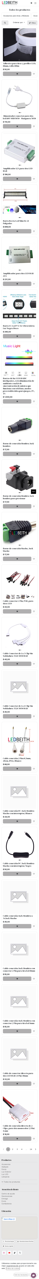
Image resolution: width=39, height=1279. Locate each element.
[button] (5, 22)
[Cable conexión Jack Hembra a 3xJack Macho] (19, 897)
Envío (4, 1201)
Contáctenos (7, 1204)
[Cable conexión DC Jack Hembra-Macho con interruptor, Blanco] (19, 792)
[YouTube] (9, 1253)
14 (31, 1149)
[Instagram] (4, 1253)
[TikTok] (15, 1253)
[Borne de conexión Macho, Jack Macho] (19, 529)
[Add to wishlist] (34, 74)
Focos (4, 1169)
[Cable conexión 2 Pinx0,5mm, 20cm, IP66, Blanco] (19, 739)
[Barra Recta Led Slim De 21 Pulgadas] (19, 202)
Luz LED (5, 1174)
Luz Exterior (6, 1172)
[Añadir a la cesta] (17, 74)
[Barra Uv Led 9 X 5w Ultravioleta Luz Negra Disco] (19, 307)
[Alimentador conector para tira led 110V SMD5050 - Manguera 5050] (19, 97)
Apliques (5, 1167)
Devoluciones (7, 1196)
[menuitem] (16, 16)
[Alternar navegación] (35, 3)
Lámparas (5, 1177)
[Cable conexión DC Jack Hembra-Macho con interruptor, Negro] (19, 844)
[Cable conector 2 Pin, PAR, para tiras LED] (19, 582)
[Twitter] (20, 1253)
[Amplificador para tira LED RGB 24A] (19, 254)
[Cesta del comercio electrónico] (31, 3)
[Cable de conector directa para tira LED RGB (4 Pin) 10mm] (19, 1054)
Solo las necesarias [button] (21, 1275)
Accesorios (6, 1164)
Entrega (5, 1199)
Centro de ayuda (8, 1194)
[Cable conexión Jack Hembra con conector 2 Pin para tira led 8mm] (19, 1002)
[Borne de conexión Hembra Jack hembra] (19, 424)
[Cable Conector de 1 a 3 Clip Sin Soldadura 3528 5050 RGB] (19, 634)
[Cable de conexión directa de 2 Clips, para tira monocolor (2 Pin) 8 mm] (19, 1107)
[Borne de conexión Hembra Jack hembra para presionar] (19, 477)
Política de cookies (12, 1268)
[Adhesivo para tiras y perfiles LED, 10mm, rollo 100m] (19, 44)
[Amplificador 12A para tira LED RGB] (19, 149)
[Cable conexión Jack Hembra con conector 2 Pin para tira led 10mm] (19, 949)
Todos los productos (11, 1182)
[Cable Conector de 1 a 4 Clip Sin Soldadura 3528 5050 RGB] (19, 687)
